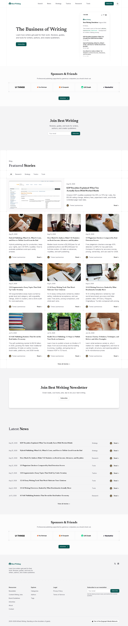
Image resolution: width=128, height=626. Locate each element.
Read (115, 443)
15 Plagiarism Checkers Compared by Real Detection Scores (101, 239)
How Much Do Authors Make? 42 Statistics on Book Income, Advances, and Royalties (63, 239)
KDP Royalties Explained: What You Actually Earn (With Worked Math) (82, 189)
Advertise (63, 98)
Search (40, 3)
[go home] (15, 564)
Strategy (58, 3)
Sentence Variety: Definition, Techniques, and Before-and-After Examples (102, 338)
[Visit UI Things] (20, 87)
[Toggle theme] (117, 3)
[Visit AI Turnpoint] (64, 87)
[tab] (11, 174)
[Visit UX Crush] (86, 87)
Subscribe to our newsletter (97, 587)
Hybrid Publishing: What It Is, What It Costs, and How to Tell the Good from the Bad (25, 239)
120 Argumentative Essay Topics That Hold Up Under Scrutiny (25, 289)
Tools (88, 3)
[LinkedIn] (118, 568)
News (49, 3)
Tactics (68, 3)
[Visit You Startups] (42, 87)
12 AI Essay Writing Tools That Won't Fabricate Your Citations (61, 289)
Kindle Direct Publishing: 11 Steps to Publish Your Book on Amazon (63, 338)
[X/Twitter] (115, 568)
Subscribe (109, 3)
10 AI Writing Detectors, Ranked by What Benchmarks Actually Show (101, 289)
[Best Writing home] (15, 3)
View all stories (63, 364)
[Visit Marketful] (108, 87)
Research (78, 3)
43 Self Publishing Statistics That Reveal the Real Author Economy (25, 338)
